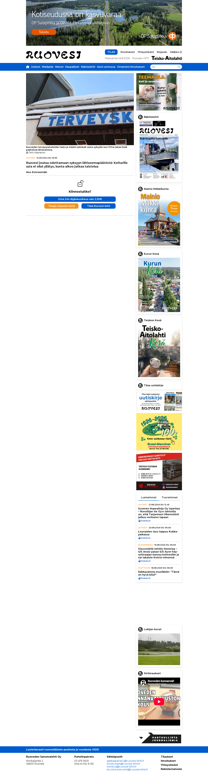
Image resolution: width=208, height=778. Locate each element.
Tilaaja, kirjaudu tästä (61, 206)
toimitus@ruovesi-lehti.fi (121, 766)
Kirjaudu (162, 52)
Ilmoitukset (127, 52)
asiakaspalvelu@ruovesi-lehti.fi (125, 760)
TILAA (111, 52)
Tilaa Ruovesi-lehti (98, 206)
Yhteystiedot (146, 52)
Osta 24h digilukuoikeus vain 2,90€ (80, 199)
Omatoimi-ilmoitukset (131, 66)
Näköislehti (88, 66)
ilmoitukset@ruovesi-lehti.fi (123, 763)
